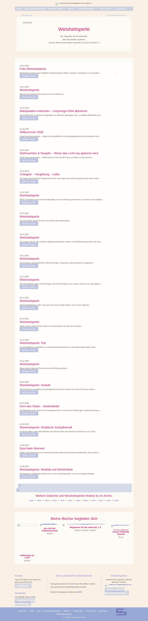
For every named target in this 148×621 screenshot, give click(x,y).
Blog (70, 9)
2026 (31, 500)
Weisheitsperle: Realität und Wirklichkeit (46, 469)
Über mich (105, 9)
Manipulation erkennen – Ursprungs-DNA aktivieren (53, 111)
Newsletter (103, 611)
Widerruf (66, 611)
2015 (116, 500)
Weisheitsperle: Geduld (35, 385)
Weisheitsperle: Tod (33, 343)
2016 (109, 500)
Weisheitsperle (29, 90)
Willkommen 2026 (31, 132)
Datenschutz (78, 611)
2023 (55, 500)
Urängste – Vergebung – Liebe (40, 174)
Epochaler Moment (32, 448)
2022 (62, 500)
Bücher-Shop (56, 9)
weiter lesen (29, 76)
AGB (32, 611)
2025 (39, 500)
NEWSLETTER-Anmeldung (25, 602)
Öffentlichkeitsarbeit (63, 614)
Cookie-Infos (91, 611)
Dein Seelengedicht (35, 9)
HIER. (79, 592)
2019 (86, 500)
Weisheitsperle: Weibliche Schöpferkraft (46, 427)
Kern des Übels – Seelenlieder (40, 406)
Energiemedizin (86, 9)
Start (19, 9)
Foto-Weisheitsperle (33, 69)
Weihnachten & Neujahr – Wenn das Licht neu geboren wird (59, 153)
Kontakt (120, 9)
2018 (93, 500)
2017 (100, 500)
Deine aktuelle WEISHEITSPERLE (115, 591)
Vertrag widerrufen (120, 612)
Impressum (22, 611)
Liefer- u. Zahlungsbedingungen (48, 611)
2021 (70, 500)
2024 (47, 500)
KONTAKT (23, 586)
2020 (78, 500)
